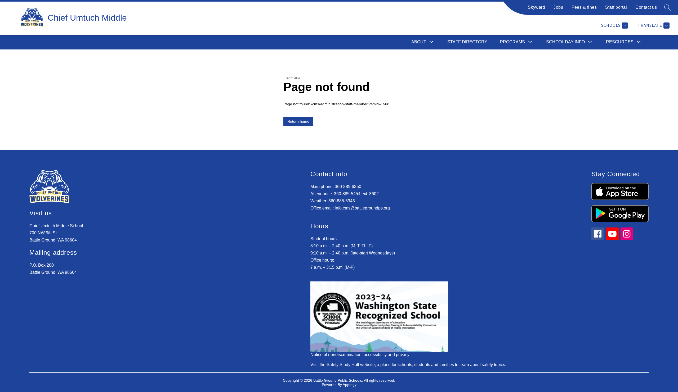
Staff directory (467, 42)
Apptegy (349, 384)
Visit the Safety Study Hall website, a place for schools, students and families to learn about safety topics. (408, 364)
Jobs (558, 7)
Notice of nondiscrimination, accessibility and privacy (359, 354)
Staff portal (616, 7)
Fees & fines (584, 7)
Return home (298, 121)
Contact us (646, 7)
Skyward (536, 7)
